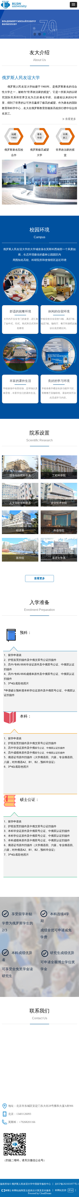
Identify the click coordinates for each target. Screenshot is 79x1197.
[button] (73, 5)
